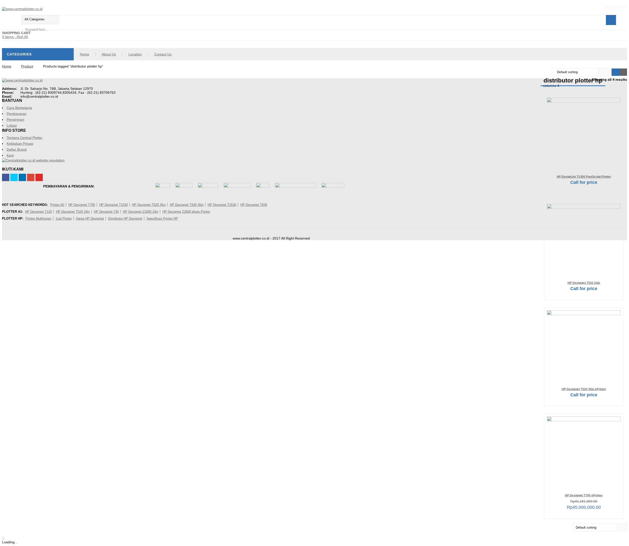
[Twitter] (14, 177)
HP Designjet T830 (253, 205)
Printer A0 (57, 205)
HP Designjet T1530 (113, 205)
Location (135, 54)
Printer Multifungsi (38, 218)
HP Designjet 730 (106, 211)
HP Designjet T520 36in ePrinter (584, 389)
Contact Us (163, 54)
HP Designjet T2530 (222, 205)
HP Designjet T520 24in (584, 282)
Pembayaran (17, 114)
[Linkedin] (22, 177)
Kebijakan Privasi (20, 144)
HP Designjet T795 (81, 205)
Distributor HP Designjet (125, 218)
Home (84, 54)
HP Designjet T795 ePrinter (584, 495)
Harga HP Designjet (90, 218)
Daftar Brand (17, 149)
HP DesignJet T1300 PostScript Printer (584, 176)
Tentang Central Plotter (25, 138)
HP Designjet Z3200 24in (140, 211)
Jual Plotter (64, 218)
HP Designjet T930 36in (186, 205)
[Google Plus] (31, 177)
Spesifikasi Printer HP (162, 218)
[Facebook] (5, 177)
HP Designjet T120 (38, 211)
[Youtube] (39, 177)
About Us (109, 54)
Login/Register (615, 6)
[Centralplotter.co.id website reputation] (33, 160)
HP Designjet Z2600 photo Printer (186, 211)
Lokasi (12, 125)
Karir (10, 155)
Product (27, 66)
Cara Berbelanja (19, 108)
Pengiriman (15, 119)
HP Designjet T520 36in (149, 205)
